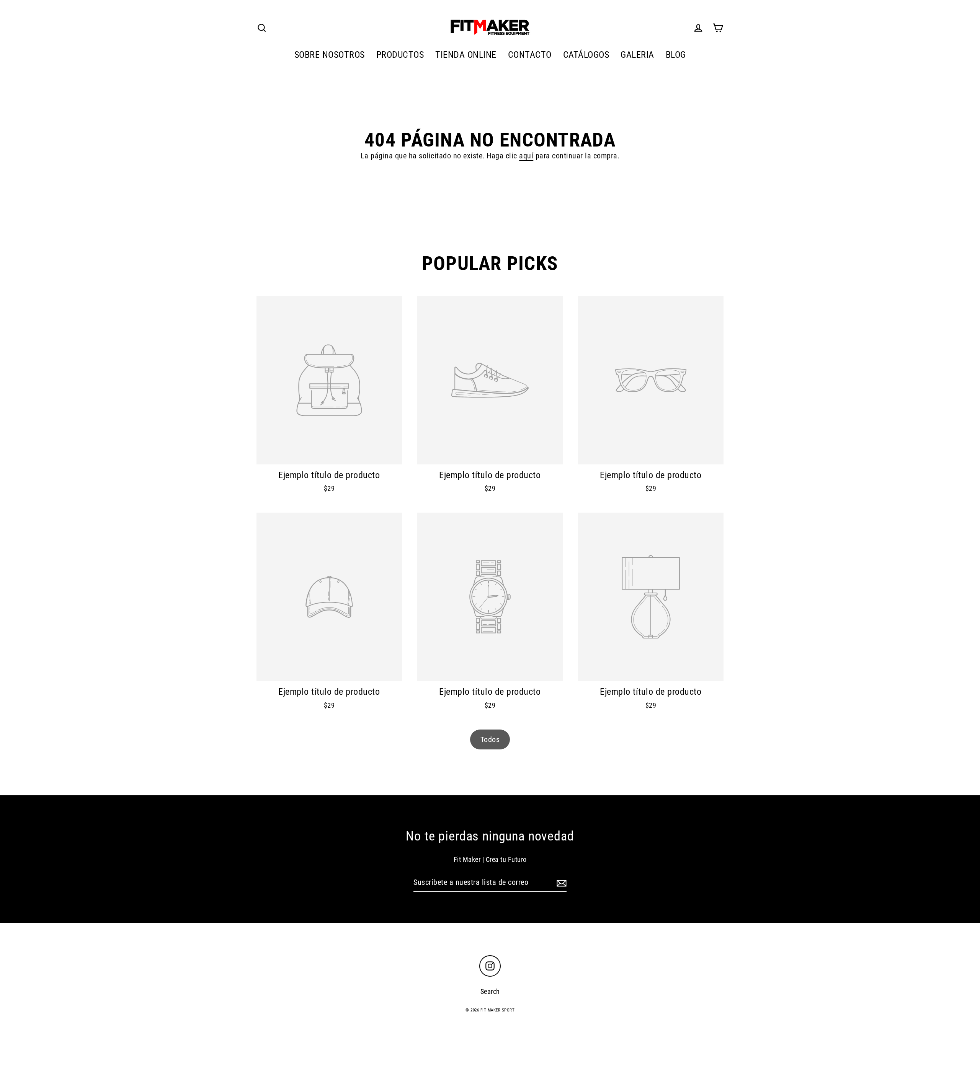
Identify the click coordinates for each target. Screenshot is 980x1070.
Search (490, 991)
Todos (490, 739)
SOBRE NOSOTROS (329, 54)
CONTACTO (530, 54)
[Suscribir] (560, 882)
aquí (526, 155)
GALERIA (637, 54)
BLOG (676, 54)
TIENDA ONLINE (466, 54)
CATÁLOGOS (586, 54)
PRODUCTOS (400, 54)
